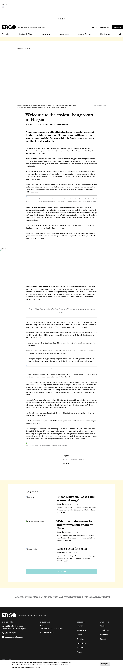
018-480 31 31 (48, 632)
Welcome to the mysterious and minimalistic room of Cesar (76, 525)
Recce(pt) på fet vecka (72, 548)
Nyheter (6, 34)
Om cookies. (37, 667)
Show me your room (70, 459)
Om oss (94, 27)
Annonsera (117, 27)
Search (120, 34)
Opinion (45, 34)
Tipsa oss (103, 639)
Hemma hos (44, 125)
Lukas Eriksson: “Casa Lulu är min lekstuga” (76, 498)
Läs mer (62, 512)
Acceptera (105, 664)
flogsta (81, 459)
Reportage (64, 34)
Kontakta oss (104, 27)
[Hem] (9, 27)
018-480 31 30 (10, 633)
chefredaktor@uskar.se (14, 637)
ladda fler (61, 571)
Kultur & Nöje (25, 34)
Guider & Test (84, 34)
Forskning (105, 34)
